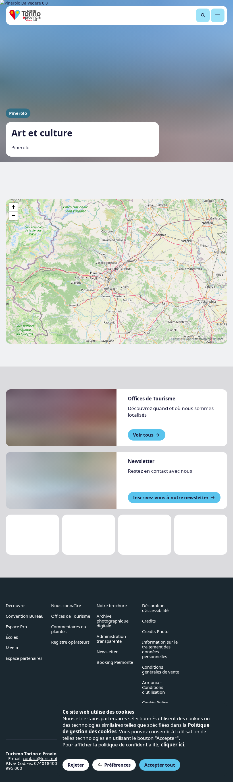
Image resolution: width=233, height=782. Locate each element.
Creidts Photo (155, 631)
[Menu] (217, 15)
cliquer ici (172, 744)
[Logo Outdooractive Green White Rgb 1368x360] (201, 535)
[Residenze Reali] (144, 535)
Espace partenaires (24, 658)
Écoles (12, 637)
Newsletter (107, 651)
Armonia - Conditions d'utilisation (153, 687)
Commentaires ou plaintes (68, 629)
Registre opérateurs (70, 642)
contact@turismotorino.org (49, 758)
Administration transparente (111, 638)
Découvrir (15, 605)
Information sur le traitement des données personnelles (160, 649)
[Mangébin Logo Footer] (88, 535)
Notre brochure (112, 605)
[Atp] (32, 535)
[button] (13, 207)
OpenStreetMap (196, 339)
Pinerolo (18, 113)
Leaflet (175, 339)
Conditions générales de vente (160, 669)
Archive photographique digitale (112, 621)
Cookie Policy (155, 702)
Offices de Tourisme (70, 616)
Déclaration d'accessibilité (155, 608)
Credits (149, 621)
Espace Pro (16, 626)
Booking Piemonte (115, 662)
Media (12, 647)
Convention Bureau (24, 616)
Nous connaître (66, 605)
